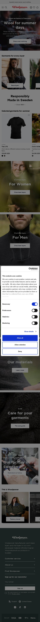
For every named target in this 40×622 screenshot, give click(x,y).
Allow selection (20, 345)
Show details (29, 331)
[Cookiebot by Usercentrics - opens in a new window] (29, 268)
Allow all (20, 338)
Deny (20, 351)
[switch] (35, 310)
